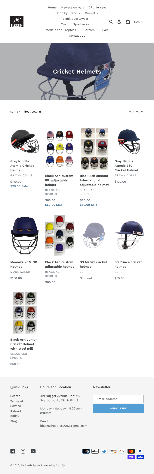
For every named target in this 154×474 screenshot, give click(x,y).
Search (15, 396)
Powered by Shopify (53, 465)
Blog (13, 421)
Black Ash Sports (30, 465)
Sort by (15, 111)
